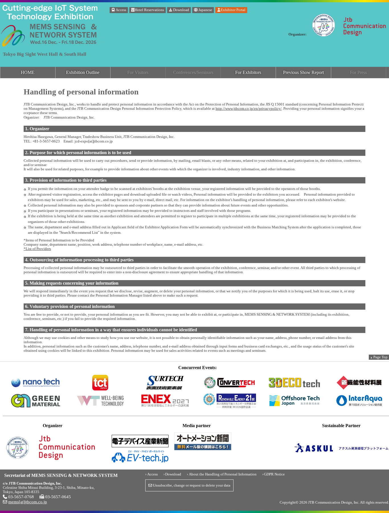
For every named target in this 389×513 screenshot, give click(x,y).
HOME (27, 72)
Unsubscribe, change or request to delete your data (191, 485)
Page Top (379, 357)
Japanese (205, 10)
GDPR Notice (274, 474)
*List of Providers (37, 249)
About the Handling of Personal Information (223, 474)
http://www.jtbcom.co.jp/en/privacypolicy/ (249, 109)
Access (120, 10)
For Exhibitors (248, 72)
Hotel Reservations (149, 10)
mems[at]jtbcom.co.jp (27, 501)
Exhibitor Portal (233, 10)
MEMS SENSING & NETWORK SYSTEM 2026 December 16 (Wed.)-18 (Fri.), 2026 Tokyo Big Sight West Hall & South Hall (50, 15)
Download (180, 10)
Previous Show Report (303, 72)
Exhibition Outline (82, 72)
